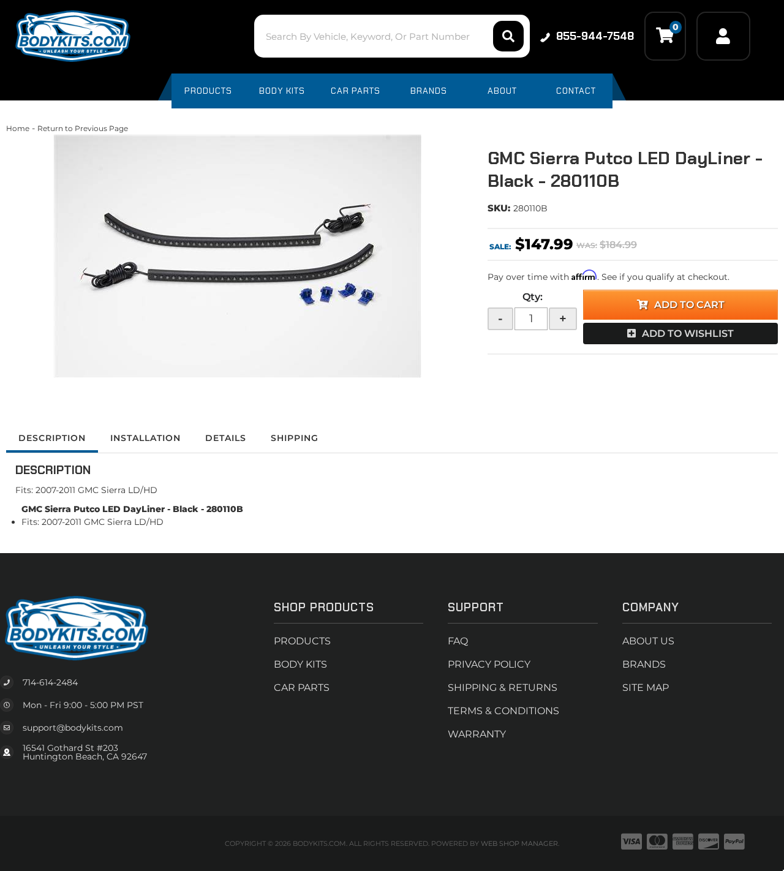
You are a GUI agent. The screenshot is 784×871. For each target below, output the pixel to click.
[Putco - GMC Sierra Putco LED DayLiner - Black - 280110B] (237, 256)
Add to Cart (689, 305)
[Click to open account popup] (723, 36)
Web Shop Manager (519, 843)
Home (17, 128)
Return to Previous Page (82, 128)
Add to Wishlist (688, 333)
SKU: (499, 208)
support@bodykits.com (73, 727)
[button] (391, 36)
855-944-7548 (595, 36)
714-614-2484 (50, 682)
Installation (145, 437)
